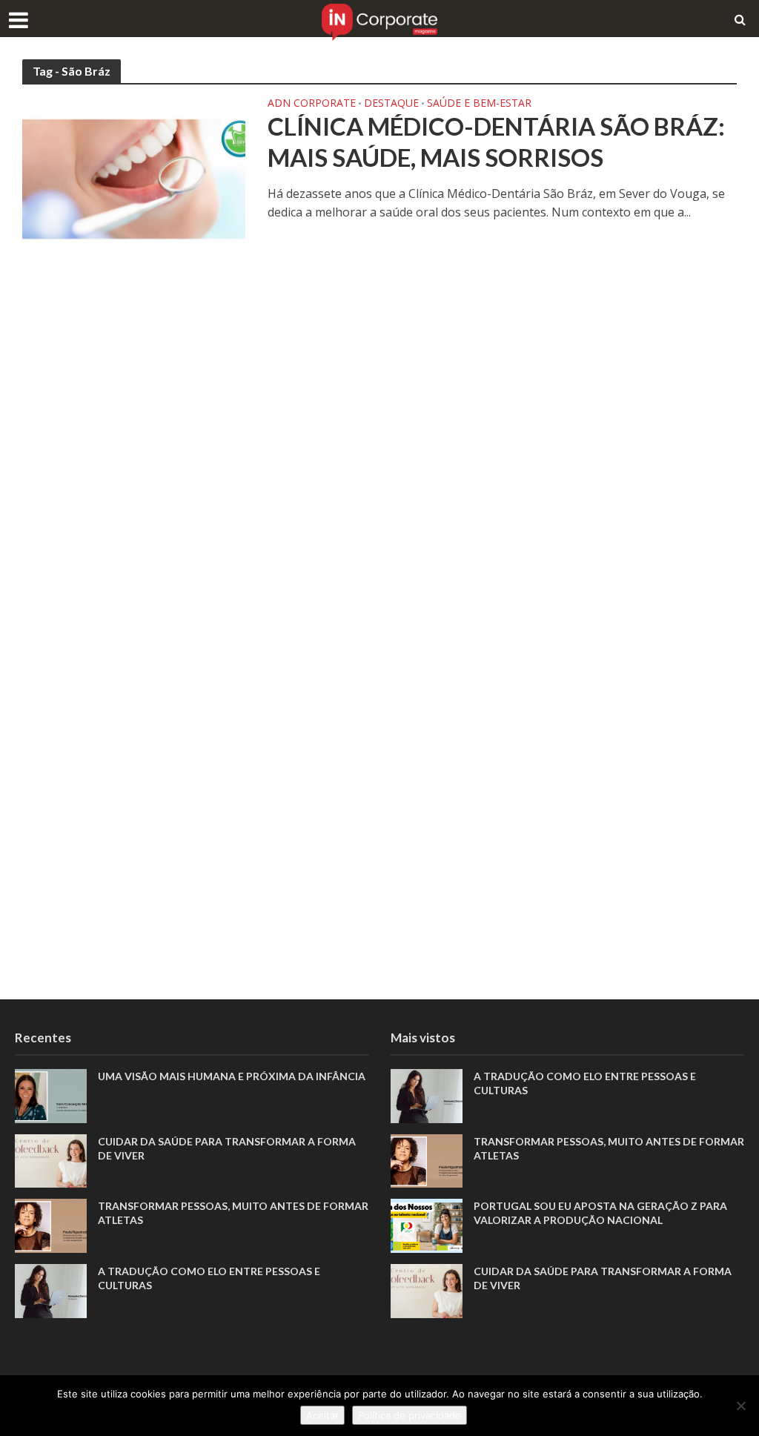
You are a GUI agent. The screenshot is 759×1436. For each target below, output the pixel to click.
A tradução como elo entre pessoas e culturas (209, 1278)
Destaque (391, 104)
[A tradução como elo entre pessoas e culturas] (51, 1289)
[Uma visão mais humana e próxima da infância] (51, 1095)
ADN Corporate (312, 104)
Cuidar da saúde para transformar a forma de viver (227, 1148)
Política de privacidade (409, 1415)
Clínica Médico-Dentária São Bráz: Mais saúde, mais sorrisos (496, 141)
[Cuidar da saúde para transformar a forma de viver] (51, 1159)
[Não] (740, 1405)
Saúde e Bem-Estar (479, 104)
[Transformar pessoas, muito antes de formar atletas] (51, 1224)
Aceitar (322, 1415)
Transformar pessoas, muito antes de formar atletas (233, 1213)
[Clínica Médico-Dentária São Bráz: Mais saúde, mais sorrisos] (133, 171)
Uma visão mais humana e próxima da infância (233, 1076)
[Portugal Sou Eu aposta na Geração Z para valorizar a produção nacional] (427, 1224)
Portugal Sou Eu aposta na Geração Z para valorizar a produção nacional (600, 1213)
